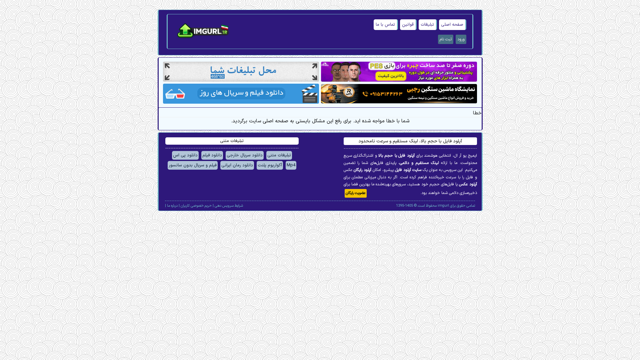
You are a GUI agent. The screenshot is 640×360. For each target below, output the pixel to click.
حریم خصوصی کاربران (196, 206)
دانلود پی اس (185, 155)
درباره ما (172, 206)
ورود (461, 39)
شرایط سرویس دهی (229, 206)
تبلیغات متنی (279, 155)
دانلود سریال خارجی (245, 155)
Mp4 (291, 165)
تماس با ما (385, 24)
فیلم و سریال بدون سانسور (193, 165)
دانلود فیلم (212, 155)
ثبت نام (446, 39)
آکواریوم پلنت (270, 165)
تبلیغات (427, 24)
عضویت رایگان (356, 193)
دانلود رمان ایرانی (237, 165)
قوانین (408, 24)
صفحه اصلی (452, 24)
